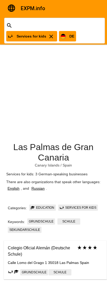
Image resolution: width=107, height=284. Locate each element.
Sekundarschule (24, 230)
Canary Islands (47, 165)
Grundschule (41, 221)
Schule (68, 221)
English (13, 188)
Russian (38, 188)
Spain (67, 165)
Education (44, 207)
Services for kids (80, 207)
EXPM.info (33, 8)
